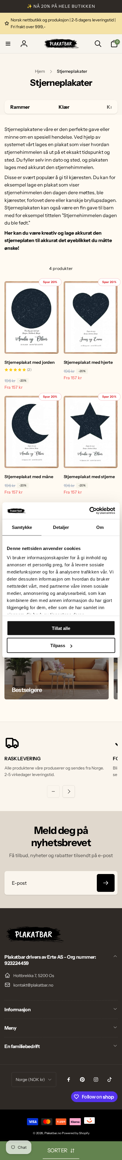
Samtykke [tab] (22, 527)
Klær (64, 107)
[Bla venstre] (53, 791)
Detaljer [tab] (61, 527)
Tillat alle (61, 627)
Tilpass (57, 645)
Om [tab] (100, 527)
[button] (8, 43)
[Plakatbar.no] (34, 941)
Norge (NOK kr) (30, 1079)
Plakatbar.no (52, 1133)
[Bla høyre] (112, 107)
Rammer (20, 107)
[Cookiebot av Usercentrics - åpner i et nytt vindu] (89, 511)
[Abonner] (106, 883)
